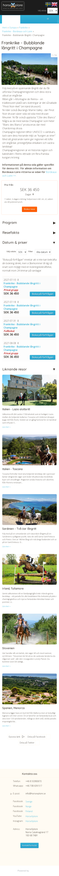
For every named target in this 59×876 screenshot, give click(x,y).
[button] (29, 287)
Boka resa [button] (29, 209)
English (54, 4)
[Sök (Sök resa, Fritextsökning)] (29, 19)
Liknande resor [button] (14, 369)
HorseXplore (32, 816)
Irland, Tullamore (13, 588)
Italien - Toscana (12, 469)
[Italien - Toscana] (29, 450)
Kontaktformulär (29, 845)
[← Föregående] (5, 69)
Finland (29, 811)
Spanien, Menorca (13, 708)
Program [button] (9, 222)
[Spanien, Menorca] (29, 688)
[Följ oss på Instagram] (35, 759)
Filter (30, 251)
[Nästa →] (54, 69)
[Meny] (48, 19)
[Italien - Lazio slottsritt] (29, 390)
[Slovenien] (29, 629)
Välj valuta (11, 251)
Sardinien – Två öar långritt (19, 528)
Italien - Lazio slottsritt (16, 409)
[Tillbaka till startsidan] (13, 6)
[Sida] (11, 19)
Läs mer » (6, 427)
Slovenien (8, 648)
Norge (28, 806)
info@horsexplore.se (36, 793)
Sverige (29, 801)
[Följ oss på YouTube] (28, 759)
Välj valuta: (42, 11)
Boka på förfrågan (42, 293)
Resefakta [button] (10, 232)
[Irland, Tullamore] (29, 569)
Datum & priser (14, 242)
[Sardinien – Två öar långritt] (29, 509)
